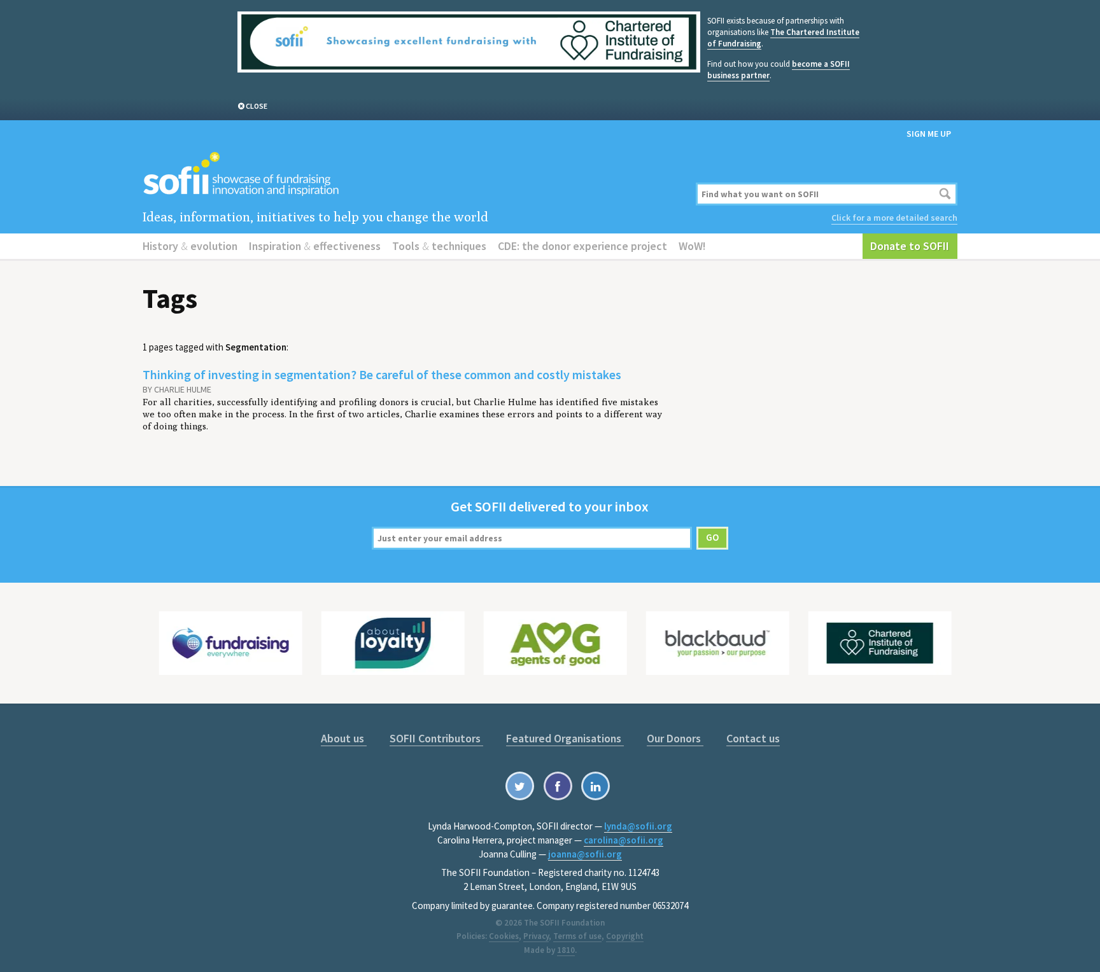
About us (344, 738)
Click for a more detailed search (894, 217)
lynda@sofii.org (638, 826)
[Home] (411, 175)
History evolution (190, 246)
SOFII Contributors (436, 738)
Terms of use (577, 936)
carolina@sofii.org (623, 840)
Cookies (504, 936)
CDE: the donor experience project (582, 246)
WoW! (692, 246)
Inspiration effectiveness (315, 246)
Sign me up (928, 133)
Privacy (536, 936)
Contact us (753, 738)
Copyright (625, 936)
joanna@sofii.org (585, 854)
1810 (566, 950)
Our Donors (675, 738)
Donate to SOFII (909, 246)
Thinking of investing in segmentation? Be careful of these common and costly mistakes (382, 374)
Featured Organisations (565, 738)
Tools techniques (439, 246)
